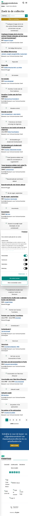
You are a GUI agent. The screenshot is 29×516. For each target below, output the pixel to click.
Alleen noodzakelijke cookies (14, 282)
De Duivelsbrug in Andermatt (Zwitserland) (11, 146)
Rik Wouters (5, 395)
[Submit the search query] (26, 15)
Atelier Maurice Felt (10, 67)
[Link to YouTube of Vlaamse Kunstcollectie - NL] (19, 472)
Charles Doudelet (9, 413)
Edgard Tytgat (8, 40)
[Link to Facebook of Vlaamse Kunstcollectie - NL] (10, 472)
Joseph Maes (8, 302)
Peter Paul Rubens (13, 132)
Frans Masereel (8, 81)
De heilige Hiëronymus (9, 52)
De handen (5, 79)
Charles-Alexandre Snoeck (12, 150)
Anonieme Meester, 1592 (11, 347)
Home (3, 6)
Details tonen (22, 273)
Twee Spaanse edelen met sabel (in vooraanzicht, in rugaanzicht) (14, 166)
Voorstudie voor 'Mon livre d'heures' (13, 379)
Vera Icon (4, 344)
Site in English (14, 468)
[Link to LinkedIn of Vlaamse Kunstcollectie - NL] (14, 472)
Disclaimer (22, 464)
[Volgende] (26, 420)
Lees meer (11, 250)
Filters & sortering (14, 19)
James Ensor (10, 169)
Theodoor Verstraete (10, 199)
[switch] (25, 260)
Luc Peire (19, 67)
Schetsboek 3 (6, 329)
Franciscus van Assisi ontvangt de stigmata (13, 129)
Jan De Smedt (5, 331)
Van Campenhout (7, 114)
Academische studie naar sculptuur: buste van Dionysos (14, 299)
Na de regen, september (9, 197)
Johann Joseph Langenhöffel (10, 54)
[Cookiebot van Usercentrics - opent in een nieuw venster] (21, 232)
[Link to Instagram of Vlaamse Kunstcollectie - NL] (12, 472)
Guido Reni (23, 54)
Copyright (6, 464)
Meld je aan (14, 445)
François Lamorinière (10, 364)
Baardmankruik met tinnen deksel (13, 185)
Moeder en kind (6, 112)
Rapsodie (4, 65)
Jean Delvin (17, 114)
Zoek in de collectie (11, 6)
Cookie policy (14, 464)
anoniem (18, 318)
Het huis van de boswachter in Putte (14, 362)
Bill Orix (8, 214)
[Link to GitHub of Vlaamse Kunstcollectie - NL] (17, 472)
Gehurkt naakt (6, 393)
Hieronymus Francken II (11, 99)
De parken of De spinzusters (11, 410)
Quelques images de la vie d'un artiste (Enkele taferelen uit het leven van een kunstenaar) (14, 36)
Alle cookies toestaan (15, 278)
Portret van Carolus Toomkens (12, 315)
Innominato (5, 212)
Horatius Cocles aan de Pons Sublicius (11, 95)
